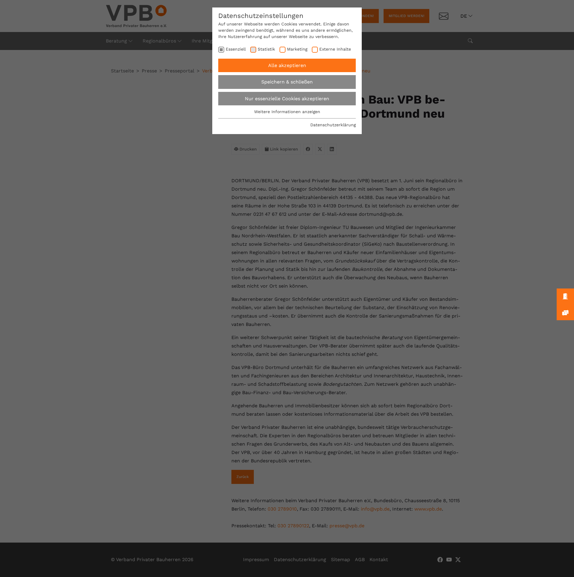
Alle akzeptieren (287, 65)
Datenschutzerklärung (333, 124)
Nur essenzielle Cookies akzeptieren (287, 98)
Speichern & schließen (287, 82)
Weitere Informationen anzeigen (287, 111)
